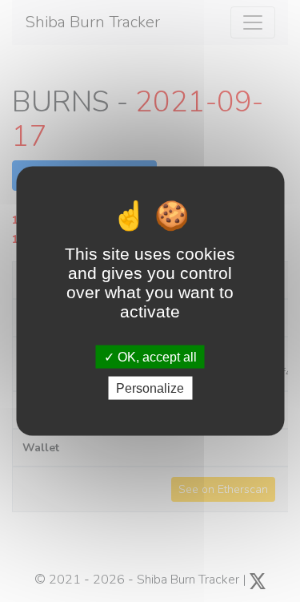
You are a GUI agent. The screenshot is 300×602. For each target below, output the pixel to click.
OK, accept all (155, 357)
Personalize (150, 388)
